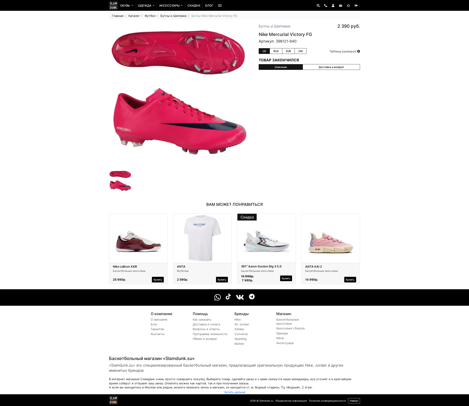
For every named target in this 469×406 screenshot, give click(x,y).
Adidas (239, 329)
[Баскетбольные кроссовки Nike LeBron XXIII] (138, 238)
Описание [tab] (281, 67)
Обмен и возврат (205, 339)
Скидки (193, 5)
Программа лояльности (210, 334)
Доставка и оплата (206, 324)
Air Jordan (241, 324)
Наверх (354, 400)
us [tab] (264, 51)
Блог (209, 5)
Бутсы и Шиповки (173, 16)
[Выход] (356, 5)
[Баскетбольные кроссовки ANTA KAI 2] (331, 238)
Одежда (145, 5)
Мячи (280, 338)
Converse (241, 334)
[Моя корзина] (341, 5)
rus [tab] (276, 51)
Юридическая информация (291, 400)
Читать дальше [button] (234, 392)
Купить (158, 279)
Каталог (134, 16)
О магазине (159, 319)
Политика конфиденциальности (327, 400)
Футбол (150, 16)
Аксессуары (169, 5)
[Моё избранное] (348, 5)
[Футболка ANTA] (202, 238)
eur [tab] (288, 51)
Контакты (158, 334)
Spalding (240, 339)
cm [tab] (300, 51)
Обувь (125, 5)
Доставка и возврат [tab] (331, 67)
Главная (117, 16)
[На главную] (113, 5)
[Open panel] (318, 5)
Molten (239, 344)
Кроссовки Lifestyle (290, 328)
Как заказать (202, 319)
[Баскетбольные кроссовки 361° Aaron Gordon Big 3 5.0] (266, 238)
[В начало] (113, 401)
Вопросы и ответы (206, 329)
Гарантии (157, 329)
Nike (237, 319)
